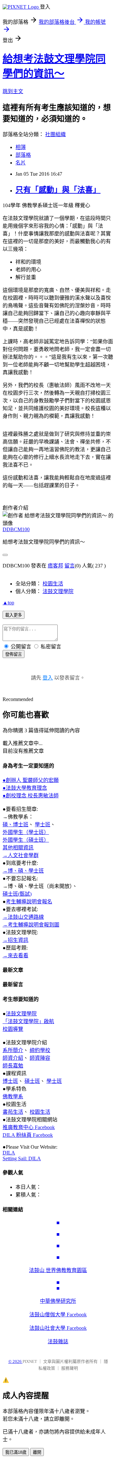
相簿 (20, 147)
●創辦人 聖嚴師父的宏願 (31, 780)
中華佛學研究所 (58, 1301)
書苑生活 (13, 1112)
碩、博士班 (15, 824)
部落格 (23, 155)
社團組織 (55, 134)
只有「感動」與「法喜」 (58, 190)
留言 (69, 565)
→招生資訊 (15, 940)
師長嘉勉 (13, 1065)
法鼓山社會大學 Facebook (58, 1328)
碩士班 (32, 1081)
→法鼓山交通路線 (23, 917)
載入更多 (13, 615)
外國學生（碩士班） (26, 840)
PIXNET (30, 1361)
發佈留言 (13, 654)
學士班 (42, 824)
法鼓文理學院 (58, 591)
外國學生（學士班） (26, 832)
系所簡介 (13, 1050)
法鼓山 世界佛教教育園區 (58, 1270)
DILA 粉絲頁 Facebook (28, 1135)
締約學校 (40, 1050)
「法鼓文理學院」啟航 (28, 1021)
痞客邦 (55, 565)
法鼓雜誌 (58, 1341)
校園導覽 (13, 1029)
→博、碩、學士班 (23, 870)
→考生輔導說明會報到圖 (31, 924)
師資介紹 (13, 1058)
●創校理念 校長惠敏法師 (31, 795)
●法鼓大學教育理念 (25, 788)
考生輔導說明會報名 (29, 901)
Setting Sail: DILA (22, 1158)
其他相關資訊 (18, 847)
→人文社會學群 (21, 855)
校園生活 (53, 583)
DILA (9, 1152)
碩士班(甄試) (17, 894)
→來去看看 (15, 955)
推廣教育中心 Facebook (29, 1127)
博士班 (10, 1081)
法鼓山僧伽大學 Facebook (58, 1314)
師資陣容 (40, 1058)
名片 (20, 162)
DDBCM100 (16, 529)
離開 (37, 1452)
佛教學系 (13, 1096)
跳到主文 (13, 91)
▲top (8, 602)
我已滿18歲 (15, 1452)
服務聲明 (69, 1368)
